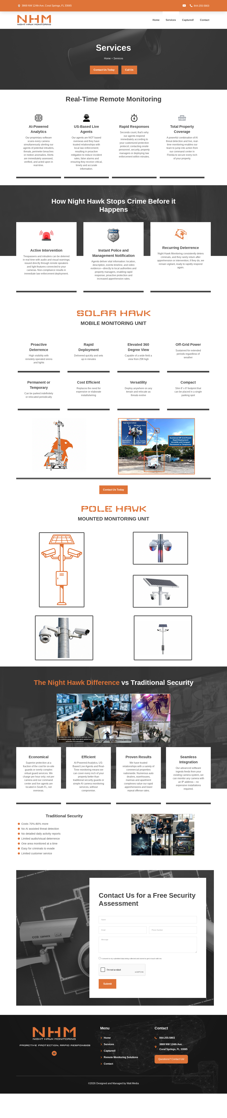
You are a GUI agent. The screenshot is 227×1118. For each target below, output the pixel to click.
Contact (204, 20)
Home (156, 20)
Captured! (188, 20)
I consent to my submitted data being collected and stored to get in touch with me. (131, 958)
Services (171, 20)
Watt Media (133, 1083)
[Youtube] (184, 5)
